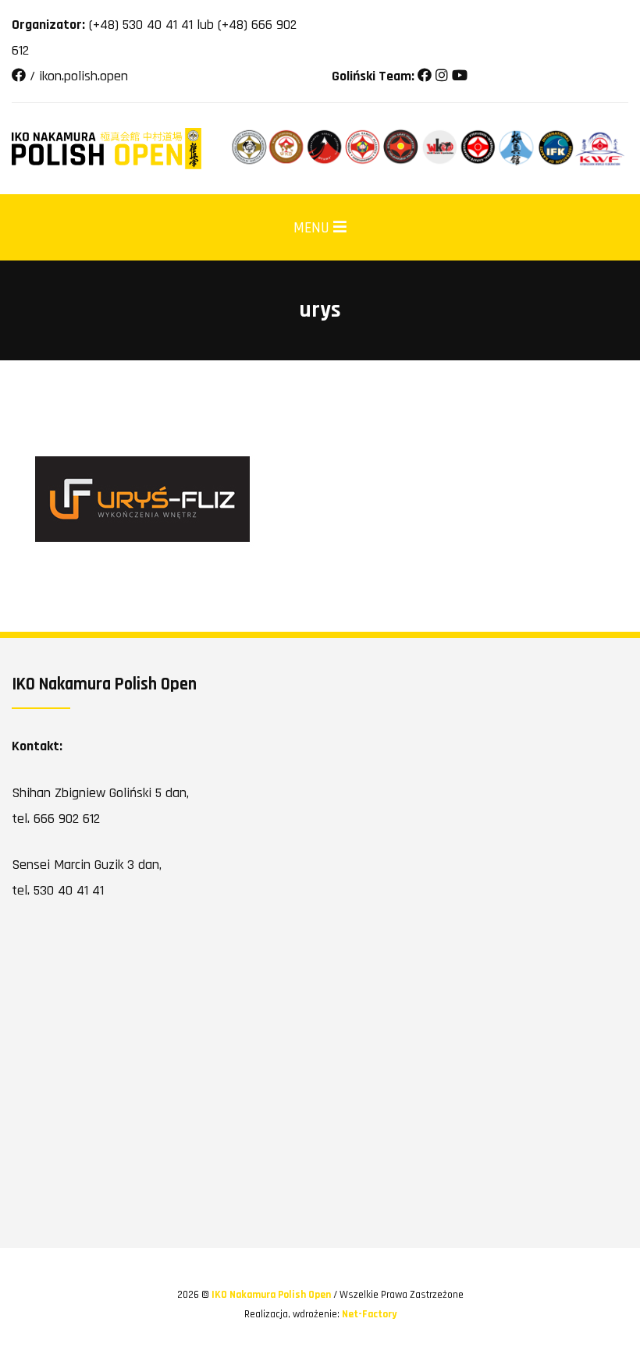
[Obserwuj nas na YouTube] (460, 76)
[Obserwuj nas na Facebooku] (425, 76)
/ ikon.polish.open (77, 76)
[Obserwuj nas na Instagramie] (442, 76)
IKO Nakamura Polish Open (272, 1295)
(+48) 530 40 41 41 (141, 25)
